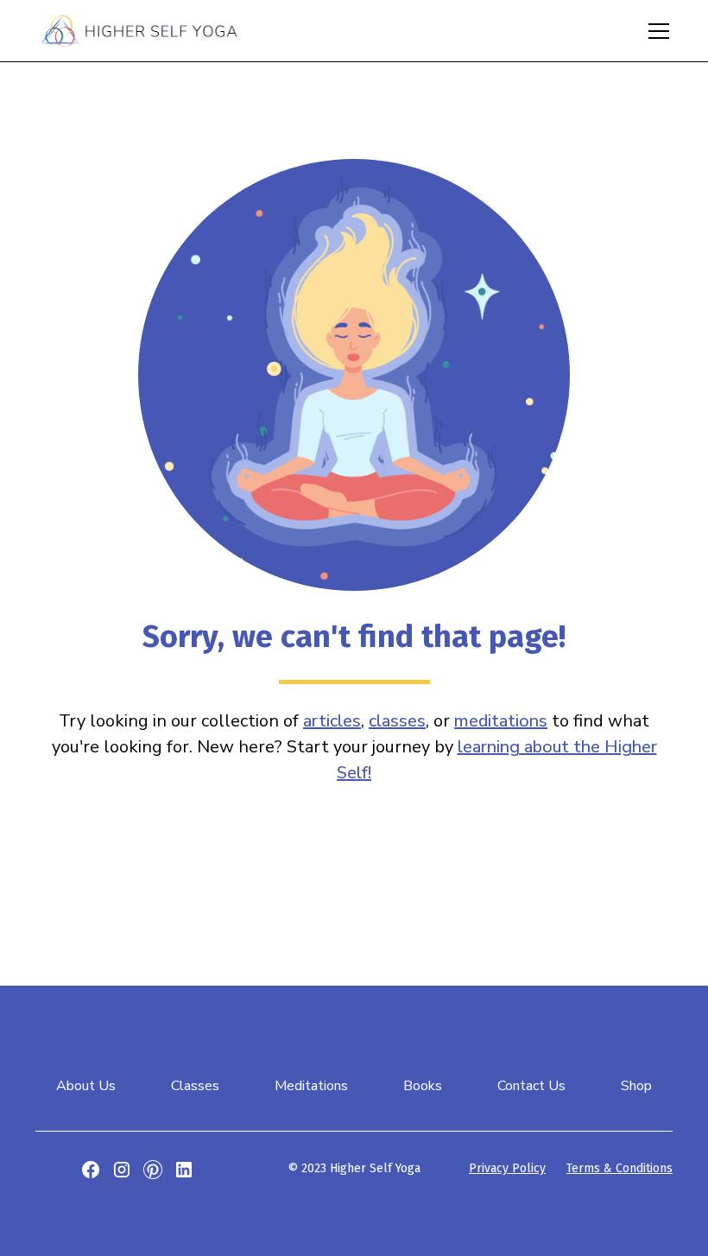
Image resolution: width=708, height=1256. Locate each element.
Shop (636, 1085)
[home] (139, 30)
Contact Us (531, 1085)
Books (422, 1085)
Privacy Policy (507, 1168)
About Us (86, 1085)
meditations (500, 721)
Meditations (311, 1085)
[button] (655, 31)
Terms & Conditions (619, 1168)
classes (397, 721)
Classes (195, 1085)
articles (332, 721)
